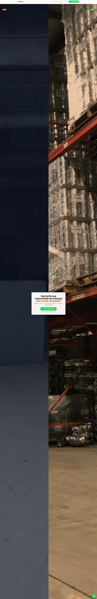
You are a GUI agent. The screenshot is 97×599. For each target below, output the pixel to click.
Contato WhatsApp (74, 1)
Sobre (61, 1)
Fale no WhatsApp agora (49, 308)
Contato (65, 1)
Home (53, 1)
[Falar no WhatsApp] (94, 596)
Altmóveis (20, 1)
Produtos (57, 1)
